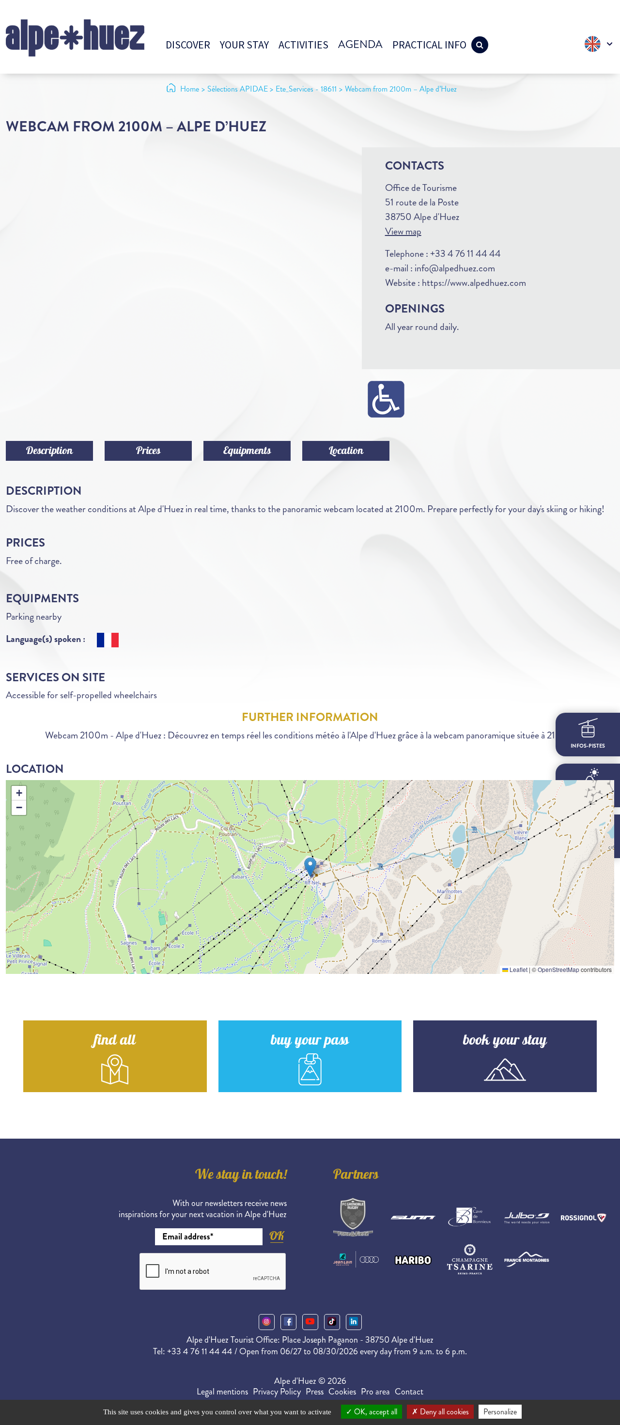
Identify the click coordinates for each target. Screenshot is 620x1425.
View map (403, 231)
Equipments (247, 451)
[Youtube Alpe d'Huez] (310, 1322)
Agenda (360, 44)
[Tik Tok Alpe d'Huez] (332, 1322)
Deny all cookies (443, 1411)
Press (315, 1391)
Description (49, 451)
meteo (588, 798)
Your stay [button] (244, 44)
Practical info (429, 44)
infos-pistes (588, 746)
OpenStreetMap (558, 969)
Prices (148, 451)
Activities (303, 44)
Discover (188, 44)
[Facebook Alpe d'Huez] (288, 1322)
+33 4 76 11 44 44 (465, 254)
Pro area (375, 1391)
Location (346, 451)
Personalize (500, 1411)
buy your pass (310, 1041)
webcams (588, 848)
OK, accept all (374, 1411)
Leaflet (517, 969)
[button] (310, 867)
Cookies (342, 1391)
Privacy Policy (277, 1391)
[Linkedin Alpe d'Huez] (354, 1322)
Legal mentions (222, 1391)
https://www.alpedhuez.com (474, 283)
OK (276, 1235)
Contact (409, 1391)
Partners (356, 1176)
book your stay (505, 1041)
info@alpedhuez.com (455, 268)
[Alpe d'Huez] (75, 37)
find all (115, 1041)
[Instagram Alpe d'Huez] (267, 1322)
